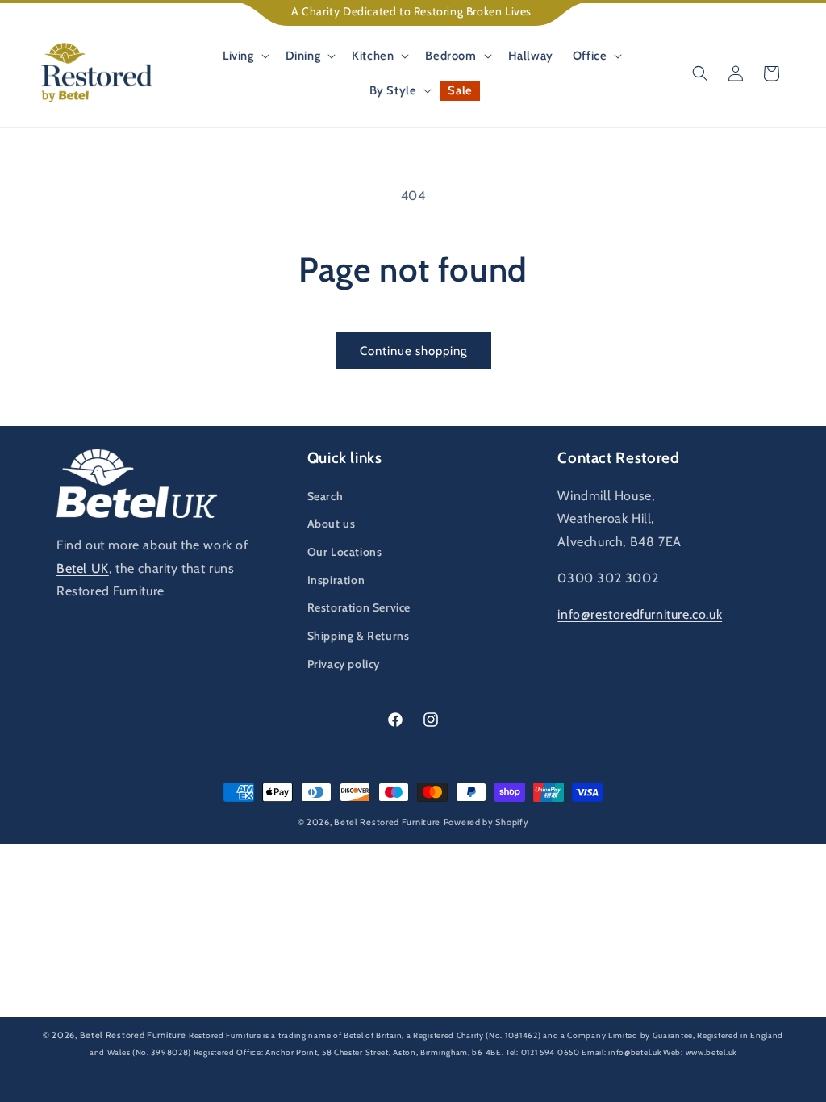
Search (325, 496)
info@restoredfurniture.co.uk (639, 614)
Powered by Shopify (486, 822)
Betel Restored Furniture (387, 822)
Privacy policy (343, 664)
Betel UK (82, 568)
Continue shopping (413, 351)
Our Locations (344, 552)
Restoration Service (359, 607)
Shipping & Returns (358, 635)
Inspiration (336, 580)
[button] (244, 56)
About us (331, 523)
